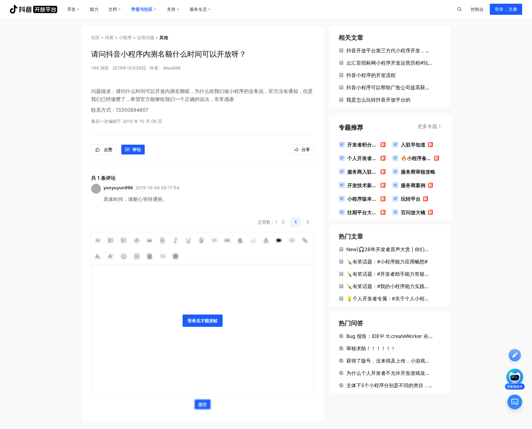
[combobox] (459, 9)
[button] (283, 222)
